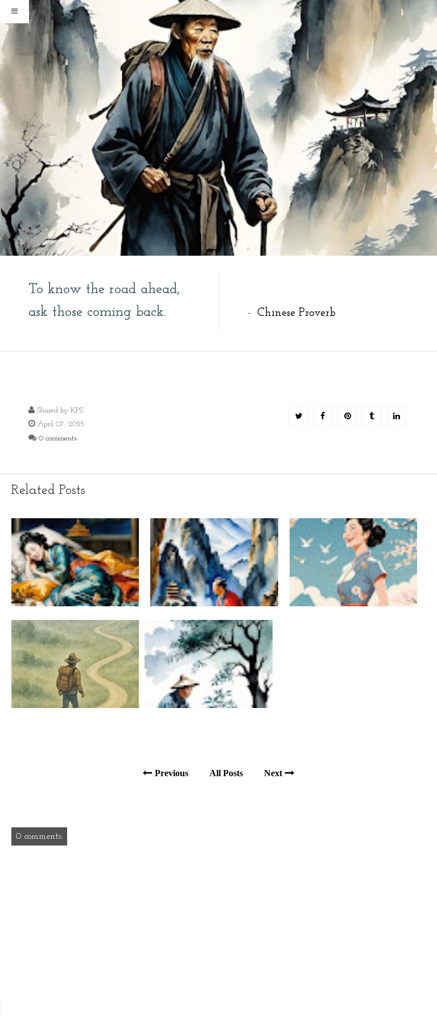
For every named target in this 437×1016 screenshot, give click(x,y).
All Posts (226, 773)
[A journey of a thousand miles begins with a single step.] (75, 705)
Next (273, 773)
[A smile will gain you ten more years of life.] (353, 603)
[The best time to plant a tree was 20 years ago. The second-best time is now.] (208, 705)
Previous (171, 773)
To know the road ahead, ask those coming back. (104, 300)
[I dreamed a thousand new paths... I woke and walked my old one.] (75, 603)
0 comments (58, 438)
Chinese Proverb (296, 313)
